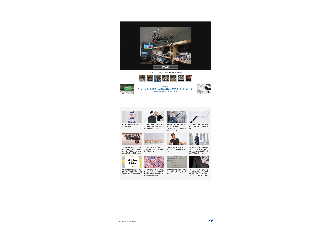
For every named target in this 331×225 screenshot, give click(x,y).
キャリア (120, 203)
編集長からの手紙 (170, 203)
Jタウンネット (146, 207)
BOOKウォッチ (146, 202)
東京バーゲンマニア (147, 204)
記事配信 (191, 208)
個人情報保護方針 (194, 193)
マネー (119, 201)
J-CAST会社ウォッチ (147, 198)
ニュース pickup (122, 198)
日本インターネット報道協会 (197, 213)
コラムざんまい (122, 196)
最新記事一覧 (121, 193)
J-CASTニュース (146, 193)
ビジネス (120, 206)
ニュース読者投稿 (170, 201)
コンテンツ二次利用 (194, 211)
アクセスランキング (123, 208)
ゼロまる (144, 209)
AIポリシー (192, 201)
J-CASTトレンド (146, 196)
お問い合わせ (169, 198)
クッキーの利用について (196, 203)
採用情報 (168, 196)
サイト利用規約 (193, 196)
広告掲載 (191, 206)
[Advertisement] (165, 100)
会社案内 (168, 193)
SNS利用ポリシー (194, 198)
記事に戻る (165, 67)
